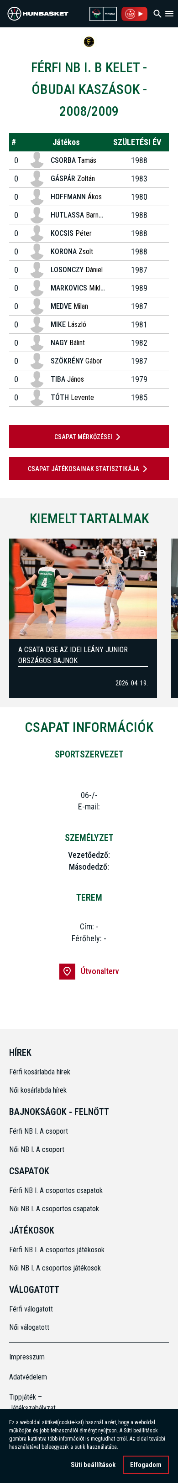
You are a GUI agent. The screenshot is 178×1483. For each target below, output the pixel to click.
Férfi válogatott (31, 1309)
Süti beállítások (93, 1465)
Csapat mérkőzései (83, 437)
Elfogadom (146, 1465)
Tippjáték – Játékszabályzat (29, 1402)
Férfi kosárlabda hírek (39, 1072)
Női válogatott (29, 1327)
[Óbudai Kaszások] (89, 41)
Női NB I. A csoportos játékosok (55, 1268)
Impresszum (27, 1357)
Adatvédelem (28, 1377)
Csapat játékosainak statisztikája (83, 468)
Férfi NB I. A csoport (38, 1131)
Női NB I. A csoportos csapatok (55, 1208)
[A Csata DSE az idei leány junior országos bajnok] (83, 589)
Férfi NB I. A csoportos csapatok (57, 1190)
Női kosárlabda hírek (38, 1090)
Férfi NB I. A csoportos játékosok (57, 1249)
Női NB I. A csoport (36, 1149)
